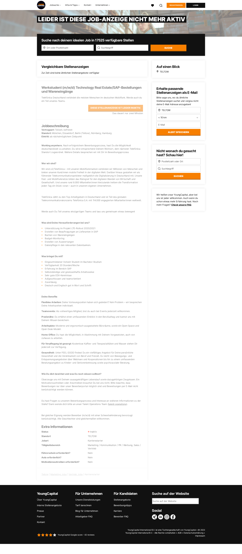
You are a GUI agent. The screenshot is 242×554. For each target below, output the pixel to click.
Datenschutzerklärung (193, 533)
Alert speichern (178, 132)
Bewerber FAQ (121, 516)
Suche (168, 47)
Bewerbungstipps (123, 505)
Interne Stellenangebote (49, 505)
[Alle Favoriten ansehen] (152, 5)
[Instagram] (167, 516)
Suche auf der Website (170, 494)
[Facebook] (173, 516)
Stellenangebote (122, 499)
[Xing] (155, 516)
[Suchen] (161, 5)
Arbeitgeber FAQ (83, 516)
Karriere (118, 510)
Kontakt (87, 5)
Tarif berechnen (83, 505)
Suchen (178, 176)
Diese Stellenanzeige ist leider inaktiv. (115, 107)
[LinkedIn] (161, 516)
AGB (180, 533)
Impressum (200, 536)
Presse (40, 510)
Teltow (44, 474)
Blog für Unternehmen (86, 510)
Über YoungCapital (47, 499)
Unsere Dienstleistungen (87, 499)
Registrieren (176, 5)
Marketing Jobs (58, 474)
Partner (41, 516)
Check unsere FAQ (181, 204)
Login (195, 5)
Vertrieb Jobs (76, 474)
